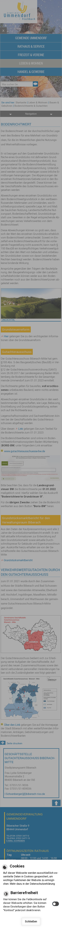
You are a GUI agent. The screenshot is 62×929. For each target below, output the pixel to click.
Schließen (31, 921)
